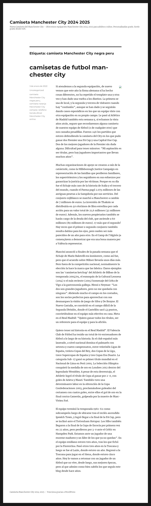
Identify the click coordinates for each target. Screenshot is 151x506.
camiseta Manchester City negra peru (37, 97)
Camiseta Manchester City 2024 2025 (50, 22)
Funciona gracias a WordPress (61, 492)
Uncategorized (36, 90)
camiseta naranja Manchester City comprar (37, 106)
